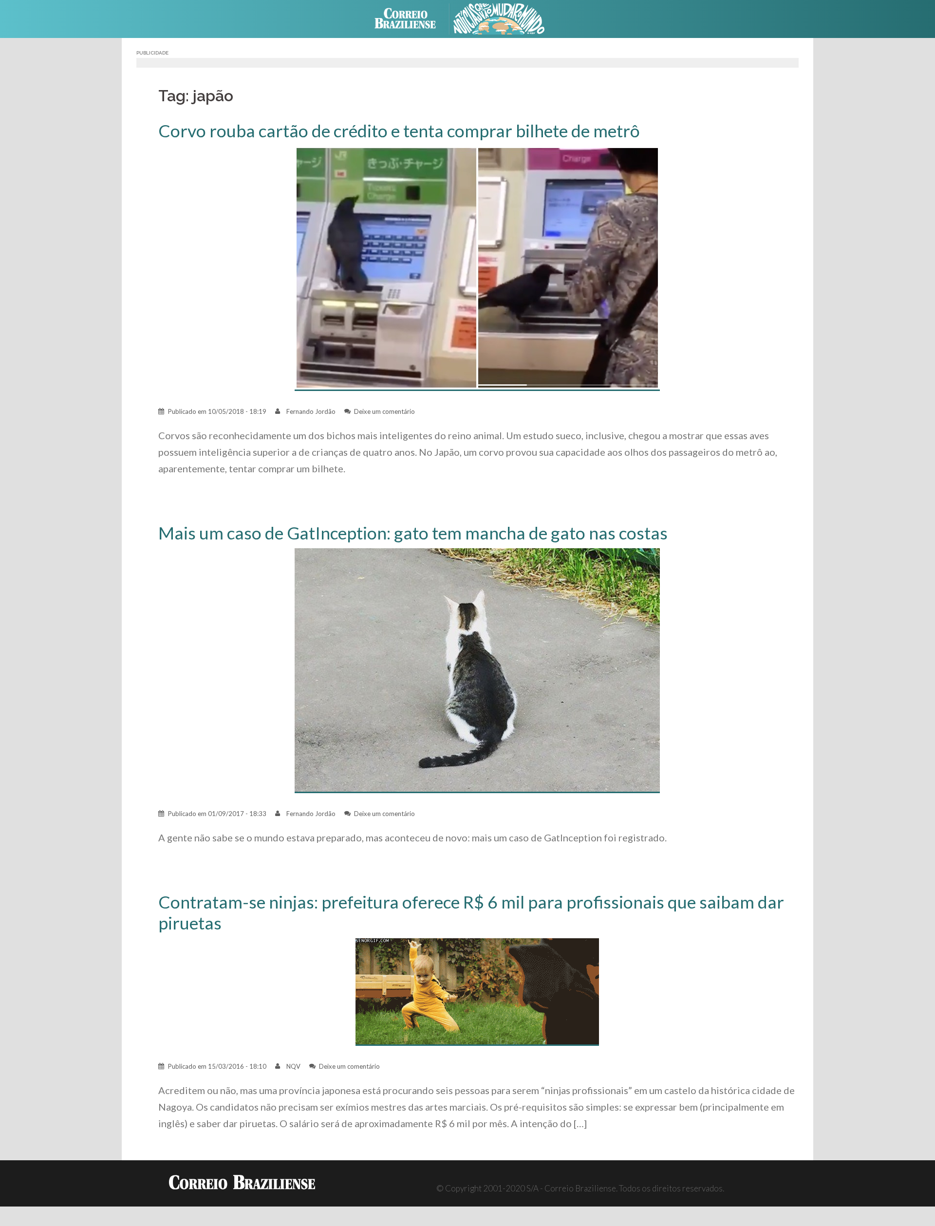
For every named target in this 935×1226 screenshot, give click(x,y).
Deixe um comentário (384, 411)
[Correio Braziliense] (412, 18)
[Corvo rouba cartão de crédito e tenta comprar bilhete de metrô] (477, 267)
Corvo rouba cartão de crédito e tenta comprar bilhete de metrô (399, 130)
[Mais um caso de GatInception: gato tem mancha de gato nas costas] (477, 670)
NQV (293, 1066)
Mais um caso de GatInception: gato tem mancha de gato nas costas (413, 532)
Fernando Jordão (311, 411)
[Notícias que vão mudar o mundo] (506, 18)
